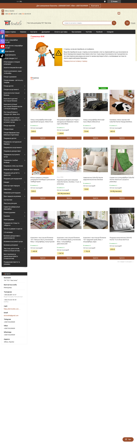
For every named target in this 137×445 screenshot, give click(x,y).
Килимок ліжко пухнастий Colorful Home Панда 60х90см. (121, 121)
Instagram (110, 32)
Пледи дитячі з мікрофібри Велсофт (13, 47)
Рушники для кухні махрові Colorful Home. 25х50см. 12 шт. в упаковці (69, 182)
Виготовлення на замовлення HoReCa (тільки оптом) (11, 256)
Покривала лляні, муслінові (13, 166)
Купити (42, 138)
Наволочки (7, 189)
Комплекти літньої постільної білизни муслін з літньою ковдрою (13, 106)
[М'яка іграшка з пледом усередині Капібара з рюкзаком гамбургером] (43, 160)
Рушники (7, 216)
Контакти (95, 6)
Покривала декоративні (12, 151)
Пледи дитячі (8, 86)
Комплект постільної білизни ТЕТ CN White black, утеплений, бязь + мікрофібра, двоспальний (69, 241)
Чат (129, 439)
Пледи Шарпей (9, 51)
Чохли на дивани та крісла (13, 229)
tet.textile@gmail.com (11, 315)
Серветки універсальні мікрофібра (12, 208)
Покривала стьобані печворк (11, 161)
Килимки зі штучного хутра (13, 241)
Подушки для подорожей (13, 178)
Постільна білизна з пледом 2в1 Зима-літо (12, 113)
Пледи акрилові (9, 125)
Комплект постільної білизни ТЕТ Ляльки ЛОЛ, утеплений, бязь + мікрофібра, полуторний (42, 240)
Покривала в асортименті (13, 147)
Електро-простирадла (12, 186)
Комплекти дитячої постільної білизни (11, 100)
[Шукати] (114, 23)
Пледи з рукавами (10, 77)
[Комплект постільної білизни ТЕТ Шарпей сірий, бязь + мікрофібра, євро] (95, 220)
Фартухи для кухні (10, 203)
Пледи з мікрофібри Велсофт (11, 41)
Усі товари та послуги (125, 261)
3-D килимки (8, 232)
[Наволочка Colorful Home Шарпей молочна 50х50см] (95, 160)
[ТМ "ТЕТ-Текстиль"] (13, 22)
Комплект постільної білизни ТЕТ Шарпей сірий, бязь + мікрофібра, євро (94, 240)
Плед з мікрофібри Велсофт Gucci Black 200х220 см (94, 121)
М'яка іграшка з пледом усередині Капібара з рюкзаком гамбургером (43, 179)
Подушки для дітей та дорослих (11, 174)
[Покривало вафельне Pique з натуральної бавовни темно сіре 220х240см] (69, 102)
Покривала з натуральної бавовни (13, 143)
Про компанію (76, 32)
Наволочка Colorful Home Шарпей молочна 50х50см (93, 178)
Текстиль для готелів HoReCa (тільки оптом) (12, 250)
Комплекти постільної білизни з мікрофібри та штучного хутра (12, 120)
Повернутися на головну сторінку (75, 61)
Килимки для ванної (11, 245)
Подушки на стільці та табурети (11, 224)
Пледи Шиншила (10, 55)
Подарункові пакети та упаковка (12, 263)
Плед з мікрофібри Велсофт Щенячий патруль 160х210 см (42, 121)
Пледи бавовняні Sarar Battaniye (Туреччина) (11, 134)
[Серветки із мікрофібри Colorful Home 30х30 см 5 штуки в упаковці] (122, 160)
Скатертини (8, 200)
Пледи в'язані (8, 129)
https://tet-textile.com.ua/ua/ (12, 309)
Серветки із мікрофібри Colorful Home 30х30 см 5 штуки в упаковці (122, 179)
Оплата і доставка (60, 32)
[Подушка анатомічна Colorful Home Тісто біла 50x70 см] (122, 220)
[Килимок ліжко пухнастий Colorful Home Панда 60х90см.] (122, 102)
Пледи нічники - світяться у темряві (13, 81)
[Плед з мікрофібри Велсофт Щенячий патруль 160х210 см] (43, 102)
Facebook (99, 32)
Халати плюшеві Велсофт (13, 67)
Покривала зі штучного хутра (12, 156)
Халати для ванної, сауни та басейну (13, 72)
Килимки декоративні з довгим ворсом (12, 237)
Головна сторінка (10, 32)
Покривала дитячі (10, 138)
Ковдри (6, 182)
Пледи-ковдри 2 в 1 (11, 58)
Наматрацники (9, 219)
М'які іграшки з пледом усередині (12, 63)
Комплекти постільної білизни (12, 94)
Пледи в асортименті (11, 89)
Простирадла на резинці (12, 196)
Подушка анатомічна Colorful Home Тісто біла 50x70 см (121, 239)
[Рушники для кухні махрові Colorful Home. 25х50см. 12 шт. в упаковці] (69, 160)
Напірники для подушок (12, 193)
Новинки (23, 32)
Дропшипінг (46, 32)
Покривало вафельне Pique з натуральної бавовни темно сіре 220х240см (68, 122)
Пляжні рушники (9, 212)
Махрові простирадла (11, 169)
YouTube (89, 32)
